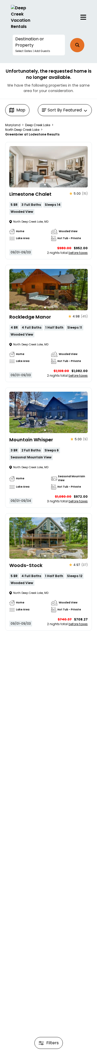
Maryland (12, 125)
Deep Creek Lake (37, 125)
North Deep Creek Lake (22, 129)
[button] (39, 45)
